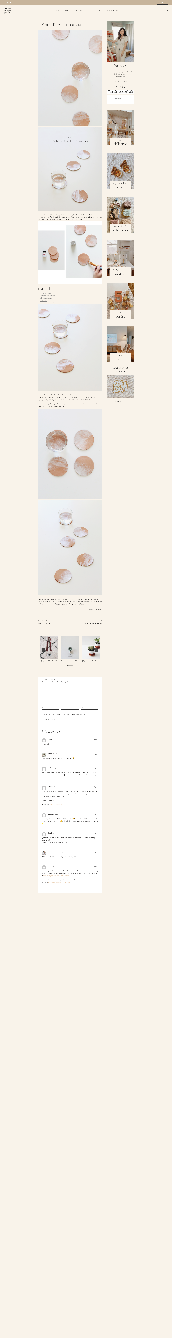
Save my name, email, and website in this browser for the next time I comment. (65, 714)
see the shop (120, 98)
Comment (45, 684)
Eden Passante (54, 852)
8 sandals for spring (44, 622)
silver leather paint (46, 298)
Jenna (50, 768)
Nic (49, 866)
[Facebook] (5, 2)
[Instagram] (7, 2)
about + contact (81, 10)
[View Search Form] (169, 10)
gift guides (97, 10)
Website (84, 708)
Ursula (51, 814)
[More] (98, 609)
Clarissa (52, 787)
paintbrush (43, 300)
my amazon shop (113, 10)
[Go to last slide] (43, 650)
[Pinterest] (10, 2)
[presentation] (49, 647)
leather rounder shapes (47, 293)
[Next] (96, 650)
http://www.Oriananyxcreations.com (59, 882)
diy (101, 21)
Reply (95, 739)
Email (64, 708)
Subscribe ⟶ (163, 2)
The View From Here (55, 805)
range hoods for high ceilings (93, 622)
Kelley (51, 754)
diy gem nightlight (69, 660)
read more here (120, 82)
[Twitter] (13, 2)
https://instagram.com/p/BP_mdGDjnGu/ (56, 876)
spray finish (43, 303)
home (120, 360)
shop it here (120, 401)
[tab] (67, 665)
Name (44, 708)
